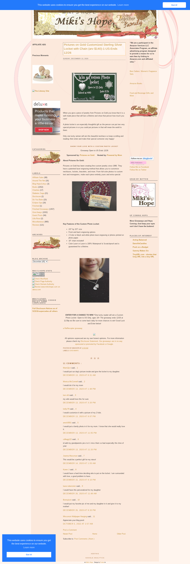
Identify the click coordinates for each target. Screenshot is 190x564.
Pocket (102, 562)
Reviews (35, 225)
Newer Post (67, 534)
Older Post (121, 534)
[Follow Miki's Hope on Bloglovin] (142, 160)
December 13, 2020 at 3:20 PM (79, 403)
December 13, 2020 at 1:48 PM (79, 389)
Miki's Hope (79, 12)
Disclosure (36, 196)
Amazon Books (136, 83)
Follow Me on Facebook (139, 167)
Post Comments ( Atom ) (84, 539)
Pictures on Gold (87, 155)
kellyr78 (66, 409)
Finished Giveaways (40, 209)
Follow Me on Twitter (138, 170)
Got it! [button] (29, 554)
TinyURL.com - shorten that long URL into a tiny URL (144, 255)
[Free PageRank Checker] (38, 276)
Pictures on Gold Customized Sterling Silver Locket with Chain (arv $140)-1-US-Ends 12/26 (93, 48)
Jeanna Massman (70, 456)
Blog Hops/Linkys (39, 184)
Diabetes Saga (38, 193)
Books (35, 187)
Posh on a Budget (140, 247)
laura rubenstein (69, 486)
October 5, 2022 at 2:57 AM (78, 524)
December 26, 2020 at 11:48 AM (80, 494)
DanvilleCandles (140, 243)
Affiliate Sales (38, 177)
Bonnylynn (67, 500)
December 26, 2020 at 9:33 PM (79, 510)
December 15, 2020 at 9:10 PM (79, 480)
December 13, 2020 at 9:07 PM (79, 416)
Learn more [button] (29, 547)
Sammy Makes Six (141, 251)
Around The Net (38, 181)
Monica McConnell (70, 382)
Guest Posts (37, 215)
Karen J (66, 470)
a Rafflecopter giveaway (72, 328)
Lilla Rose (36, 218)
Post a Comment (70, 530)
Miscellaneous (38, 222)
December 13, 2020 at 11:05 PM (80, 433)
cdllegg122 (67, 439)
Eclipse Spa (37, 203)
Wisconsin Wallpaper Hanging (75, 516)
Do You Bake (37, 200)
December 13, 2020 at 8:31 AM (79, 375)
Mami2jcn (67, 368)
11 (94, 516)
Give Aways (37, 212)
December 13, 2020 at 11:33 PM (80, 450)
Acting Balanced (140, 240)
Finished (35, 206)
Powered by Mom (114, 155)
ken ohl (66, 395)
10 (79, 500)
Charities (36, 190)
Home (94, 534)
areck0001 (67, 423)
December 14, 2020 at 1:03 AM (79, 463)
